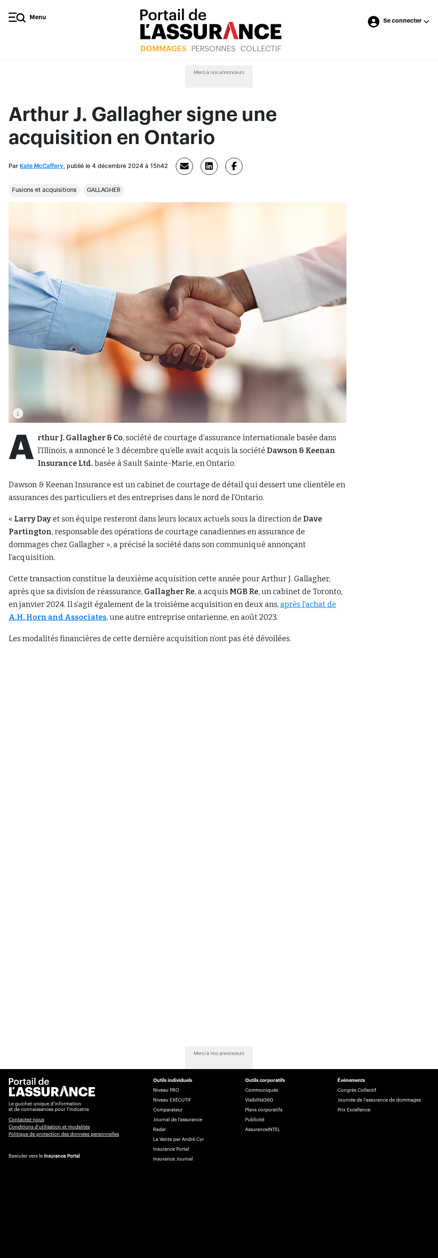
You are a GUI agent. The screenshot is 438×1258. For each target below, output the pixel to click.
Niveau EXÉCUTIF (172, 1100)
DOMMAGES (163, 49)
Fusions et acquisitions (44, 190)
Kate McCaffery (41, 166)
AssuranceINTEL (262, 1129)
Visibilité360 (259, 1100)
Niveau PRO (166, 1090)
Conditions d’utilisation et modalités (49, 1127)
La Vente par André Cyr (178, 1139)
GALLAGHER (104, 190)
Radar (159, 1129)
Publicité (254, 1119)
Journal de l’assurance (177, 1119)
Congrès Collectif (356, 1090)
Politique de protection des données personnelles (64, 1134)
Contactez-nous (26, 1119)
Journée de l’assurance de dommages (379, 1100)
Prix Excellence (353, 1110)
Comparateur (168, 1110)
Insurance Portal (62, 1156)
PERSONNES (213, 49)
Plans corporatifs (263, 1110)
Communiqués (261, 1090)
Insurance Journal (173, 1159)
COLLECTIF (260, 49)
